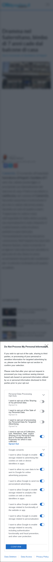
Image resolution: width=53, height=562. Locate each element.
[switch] (42, 401)
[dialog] (26, 451)
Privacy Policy (42, 557)
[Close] (47, 347)
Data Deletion (10, 557)
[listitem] (26, 395)
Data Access (26, 557)
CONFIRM (16, 547)
